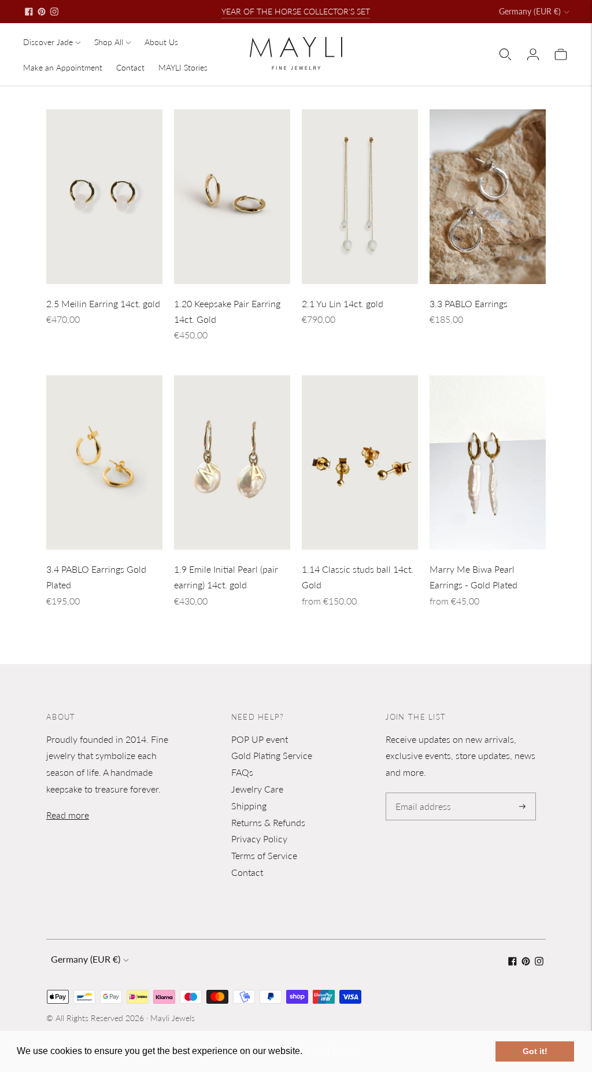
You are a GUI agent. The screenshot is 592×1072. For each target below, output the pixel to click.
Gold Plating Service (271, 755)
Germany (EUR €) (530, 11)
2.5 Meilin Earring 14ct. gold (103, 303)
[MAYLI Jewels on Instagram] (54, 12)
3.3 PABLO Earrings (469, 303)
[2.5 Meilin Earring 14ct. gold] (104, 196)
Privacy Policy (259, 838)
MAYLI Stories (183, 67)
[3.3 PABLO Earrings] (488, 196)
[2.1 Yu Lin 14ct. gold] (360, 196)
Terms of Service (264, 855)
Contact (130, 67)
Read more (67, 814)
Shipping (249, 805)
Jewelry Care (257, 788)
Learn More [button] (329, 1051)
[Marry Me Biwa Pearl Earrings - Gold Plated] (488, 462)
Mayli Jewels (172, 1018)
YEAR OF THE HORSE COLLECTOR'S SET (295, 11)
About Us (161, 42)
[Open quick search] (505, 54)
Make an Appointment (62, 67)
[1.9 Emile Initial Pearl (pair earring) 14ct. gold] (232, 462)
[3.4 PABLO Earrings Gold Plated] (104, 462)
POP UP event (259, 739)
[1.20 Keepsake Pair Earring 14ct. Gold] (232, 196)
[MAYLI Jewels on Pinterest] (42, 12)
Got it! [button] (535, 1051)
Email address (421, 793)
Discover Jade (48, 42)
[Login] (533, 54)
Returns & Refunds (268, 822)
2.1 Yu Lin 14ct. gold (342, 303)
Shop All (108, 42)
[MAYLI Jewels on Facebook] (29, 12)
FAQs (242, 772)
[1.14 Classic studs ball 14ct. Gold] (360, 462)
